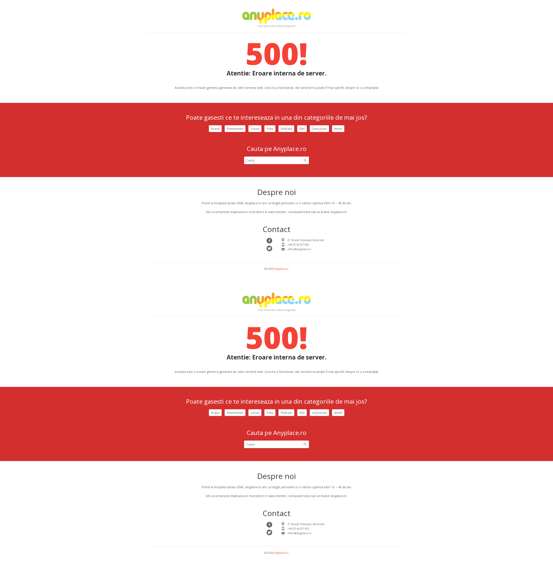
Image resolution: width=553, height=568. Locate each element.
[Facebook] (269, 240)
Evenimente (235, 129)
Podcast (286, 129)
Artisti (338, 129)
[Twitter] (269, 248)
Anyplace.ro (281, 269)
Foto (270, 129)
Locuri (255, 129)
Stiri (302, 129)
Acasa (215, 129)
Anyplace (276, 16)
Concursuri (319, 129)
